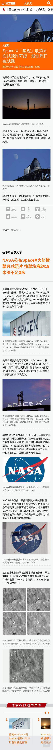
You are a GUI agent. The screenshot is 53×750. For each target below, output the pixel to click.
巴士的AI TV (16, 9)
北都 (29, 9)
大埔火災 (40, 9)
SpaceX (15, 230)
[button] (44, 713)
